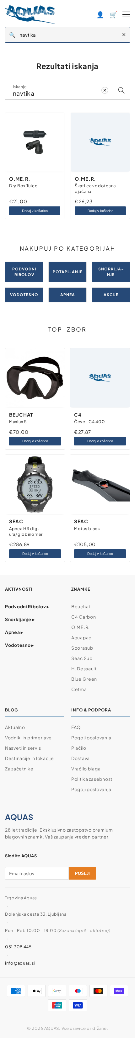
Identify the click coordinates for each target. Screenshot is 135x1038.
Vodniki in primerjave (28, 737)
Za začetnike (19, 768)
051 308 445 (18, 946)
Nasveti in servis (23, 748)
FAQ (76, 727)
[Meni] (126, 14)
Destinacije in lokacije (29, 758)
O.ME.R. (80, 627)
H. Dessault (84, 668)
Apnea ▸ (14, 632)
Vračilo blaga (85, 768)
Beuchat (80, 606)
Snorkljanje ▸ (20, 619)
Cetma (79, 689)
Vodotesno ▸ (19, 645)
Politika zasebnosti (92, 779)
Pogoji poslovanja (91, 737)
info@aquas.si (20, 963)
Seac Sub (82, 658)
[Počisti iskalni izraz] (104, 90)
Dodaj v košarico (35, 211)
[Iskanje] (121, 90)
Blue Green (84, 679)
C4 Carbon (83, 617)
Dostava (80, 758)
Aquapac (81, 637)
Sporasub (82, 648)
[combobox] (68, 34)
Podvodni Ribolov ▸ (27, 606)
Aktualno (15, 727)
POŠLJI (82, 873)
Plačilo (78, 748)
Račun (100, 14)
